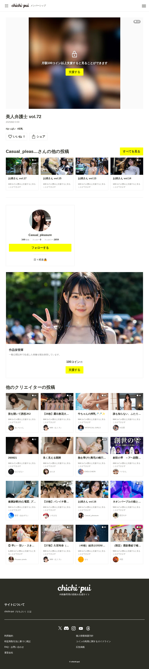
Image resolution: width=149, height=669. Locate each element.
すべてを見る (131, 151)
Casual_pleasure (40, 235)
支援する (74, 71)
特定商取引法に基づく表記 (17, 641)
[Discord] (66, 628)
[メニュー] (144, 6)
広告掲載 (80, 647)
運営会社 (8, 652)
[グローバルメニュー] (6, 6)
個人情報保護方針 (84, 636)
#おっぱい (11, 129)
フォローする (40, 247)
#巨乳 (20, 129)
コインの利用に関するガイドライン (93, 641)
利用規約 (8, 636)
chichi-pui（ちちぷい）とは (17, 611)
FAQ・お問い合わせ (14, 647)
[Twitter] (60, 628)
